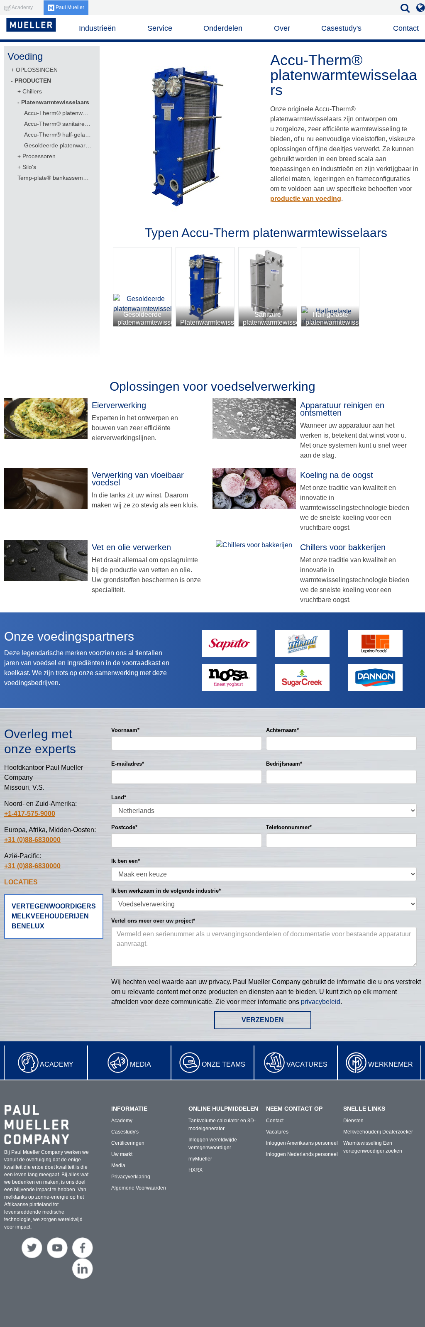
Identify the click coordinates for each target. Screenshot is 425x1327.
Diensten (353, 1121)
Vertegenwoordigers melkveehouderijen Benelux (54, 916)
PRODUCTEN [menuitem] (33, 80)
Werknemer (390, 1064)
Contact (406, 28)
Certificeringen (127, 1143)
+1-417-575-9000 (29, 813)
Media (140, 1064)
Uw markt (121, 1154)
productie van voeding (305, 198)
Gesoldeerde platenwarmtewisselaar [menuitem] (57, 145)
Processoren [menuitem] (39, 156)
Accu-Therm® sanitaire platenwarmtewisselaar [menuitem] (57, 123)
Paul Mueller (69, 7)
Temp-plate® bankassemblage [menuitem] (54, 177)
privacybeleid (320, 1001)
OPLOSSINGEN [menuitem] (37, 69)
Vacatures (306, 1064)
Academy (56, 1064)
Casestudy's (341, 28)
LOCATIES (21, 882)
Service (159, 28)
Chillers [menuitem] (32, 91)
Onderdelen (222, 28)
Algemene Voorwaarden (138, 1188)
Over (282, 28)
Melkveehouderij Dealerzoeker (378, 1132)
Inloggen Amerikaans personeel (302, 1143)
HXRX (195, 1170)
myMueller (200, 1159)
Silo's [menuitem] (29, 167)
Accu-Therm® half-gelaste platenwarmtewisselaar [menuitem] (57, 134)
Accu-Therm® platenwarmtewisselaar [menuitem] (57, 113)
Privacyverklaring (130, 1177)
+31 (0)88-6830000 (32, 839)
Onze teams (223, 1064)
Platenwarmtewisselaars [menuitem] (55, 102)
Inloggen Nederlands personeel (302, 1154)
